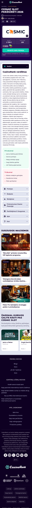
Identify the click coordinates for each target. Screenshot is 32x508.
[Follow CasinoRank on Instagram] (9, 455)
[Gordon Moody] (7, 480)
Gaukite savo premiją (15, 50)
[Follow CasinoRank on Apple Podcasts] (26, 455)
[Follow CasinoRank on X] (13, 455)
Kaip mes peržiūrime (15, 418)
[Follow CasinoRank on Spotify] (22, 455)
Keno (15, 367)
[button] (15, 66)
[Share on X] (3, 21)
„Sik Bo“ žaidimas (15, 370)
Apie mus (16, 412)
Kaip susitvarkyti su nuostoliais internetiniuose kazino (11, 400)
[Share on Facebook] (7, 21)
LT (14, 459)
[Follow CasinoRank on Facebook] (5, 455)
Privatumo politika (16, 424)
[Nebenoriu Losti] (15, 476)
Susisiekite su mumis (15, 415)
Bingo (16, 364)
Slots (15, 373)
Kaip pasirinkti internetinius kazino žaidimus (15, 387)
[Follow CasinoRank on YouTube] (17, 455)
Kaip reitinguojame (16, 421)
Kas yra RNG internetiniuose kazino (15, 396)
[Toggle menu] (2, 2)
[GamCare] (18, 480)
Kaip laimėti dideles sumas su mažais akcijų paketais (15, 392)
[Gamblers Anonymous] (24, 476)
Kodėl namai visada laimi (16, 384)
